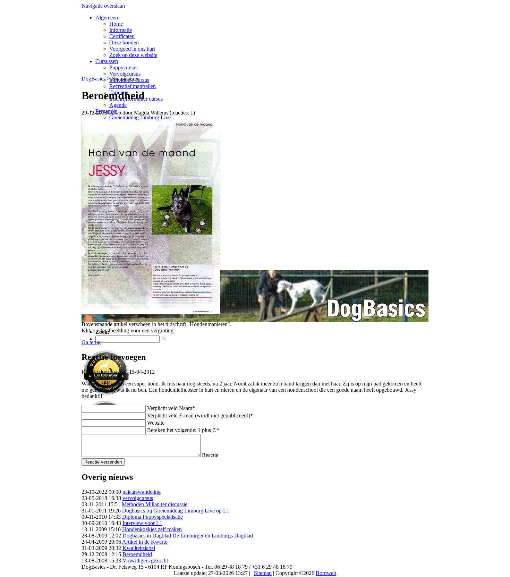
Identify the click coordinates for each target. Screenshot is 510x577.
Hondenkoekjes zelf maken (152, 529)
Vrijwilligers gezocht (145, 560)
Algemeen (106, 17)
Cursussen (106, 61)
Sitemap (263, 573)
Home (116, 24)
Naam (171, 408)
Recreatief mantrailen (132, 86)
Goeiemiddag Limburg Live (140, 117)
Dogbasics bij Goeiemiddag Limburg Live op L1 (175, 511)
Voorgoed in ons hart (132, 49)
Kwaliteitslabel (138, 548)
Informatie (120, 30)
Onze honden (124, 42)
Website (155, 423)
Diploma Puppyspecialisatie (152, 517)
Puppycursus (123, 67)
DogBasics (93, 79)
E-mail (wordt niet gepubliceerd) (200, 415)
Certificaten (122, 36)
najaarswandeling (141, 492)
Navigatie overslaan (103, 6)
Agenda (118, 105)
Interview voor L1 (142, 523)
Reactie (210, 455)
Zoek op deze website (133, 55)
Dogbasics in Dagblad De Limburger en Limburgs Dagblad (187, 535)
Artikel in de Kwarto (145, 542)
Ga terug (91, 342)
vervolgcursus (137, 498)
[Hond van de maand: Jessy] (151, 312)
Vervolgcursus (125, 74)
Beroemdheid (137, 554)
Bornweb (326, 573)
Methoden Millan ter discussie (154, 504)
